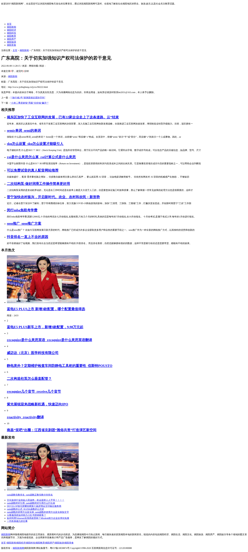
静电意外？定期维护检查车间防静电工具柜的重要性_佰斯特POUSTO (59, 366)
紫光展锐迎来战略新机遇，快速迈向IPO (37, 404)
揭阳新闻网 (18, 548)
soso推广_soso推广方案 (24, 223)
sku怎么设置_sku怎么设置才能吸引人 (35, 144)
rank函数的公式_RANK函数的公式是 (25, 509)
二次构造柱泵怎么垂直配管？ (29, 378)
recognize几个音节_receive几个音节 (34, 391)
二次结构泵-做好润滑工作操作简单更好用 (38, 183)
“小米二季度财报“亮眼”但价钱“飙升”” (29, 103)
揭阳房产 (11, 39)
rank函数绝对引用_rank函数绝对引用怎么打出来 (31, 503)
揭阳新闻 (11, 27)
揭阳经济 (11, 30)
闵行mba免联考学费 (22, 210)
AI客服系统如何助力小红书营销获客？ (26, 515)
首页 (9, 24)
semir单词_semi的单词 (24, 130)
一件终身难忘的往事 (17, 521)
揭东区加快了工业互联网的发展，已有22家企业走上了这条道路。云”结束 (63, 117)
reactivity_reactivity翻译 (25, 417)
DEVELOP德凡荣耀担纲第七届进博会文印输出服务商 (34, 506)
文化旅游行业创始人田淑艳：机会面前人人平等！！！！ (35, 500)
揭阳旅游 (11, 42)
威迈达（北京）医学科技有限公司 (33, 353)
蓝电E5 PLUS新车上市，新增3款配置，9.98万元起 (45, 327)
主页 (15, 50)
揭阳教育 (11, 36)
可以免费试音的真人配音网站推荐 (33, 170)
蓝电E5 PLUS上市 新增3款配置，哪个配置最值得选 (46, 309)
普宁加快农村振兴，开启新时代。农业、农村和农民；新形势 (53, 197)
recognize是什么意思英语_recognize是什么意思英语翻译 (49, 340)
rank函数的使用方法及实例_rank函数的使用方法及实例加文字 (38, 512)
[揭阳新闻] (22, 19)
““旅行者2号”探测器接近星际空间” (27, 97)
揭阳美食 (11, 45)
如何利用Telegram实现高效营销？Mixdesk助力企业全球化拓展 (38, 518)
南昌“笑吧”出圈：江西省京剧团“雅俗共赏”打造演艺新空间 (51, 430)
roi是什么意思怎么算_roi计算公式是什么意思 (41, 157)
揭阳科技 (11, 33)
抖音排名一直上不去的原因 (27, 237)
